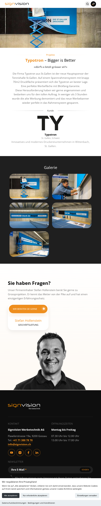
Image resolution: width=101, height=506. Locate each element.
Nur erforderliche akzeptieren (35, 495)
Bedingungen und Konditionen (41, 503)
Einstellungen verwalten (87, 495)
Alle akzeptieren (10, 495)
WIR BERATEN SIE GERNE (25, 309)
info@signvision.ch (19, 444)
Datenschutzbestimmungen (14, 503)
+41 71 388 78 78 (23, 440)
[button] (87, 4)
